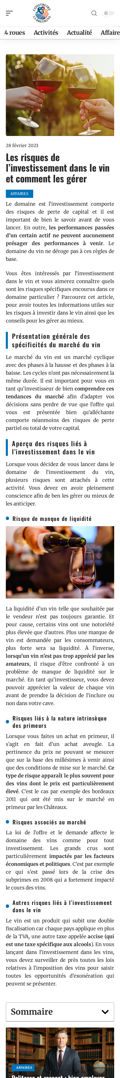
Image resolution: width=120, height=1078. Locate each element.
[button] (105, 1012)
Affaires (24, 1068)
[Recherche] (94, 13)
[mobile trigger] (11, 13)
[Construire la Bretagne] (42, 13)
